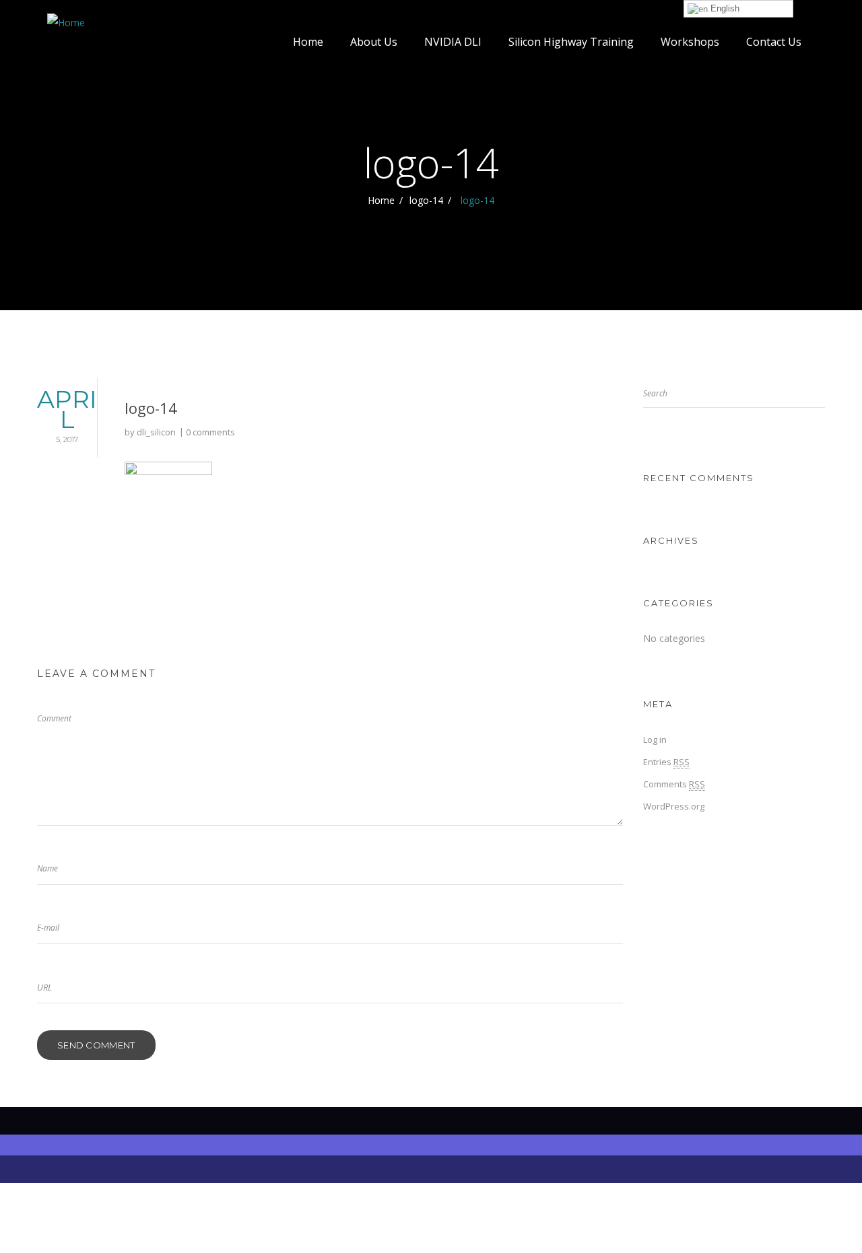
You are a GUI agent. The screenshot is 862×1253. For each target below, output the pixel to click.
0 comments (210, 432)
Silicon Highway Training (571, 41)
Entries (666, 762)
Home (308, 41)
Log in (655, 739)
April (67, 414)
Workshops (690, 41)
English (723, 8)
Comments (674, 784)
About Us (373, 41)
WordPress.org (673, 806)
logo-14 (426, 200)
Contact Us (773, 41)
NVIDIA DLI (453, 41)
